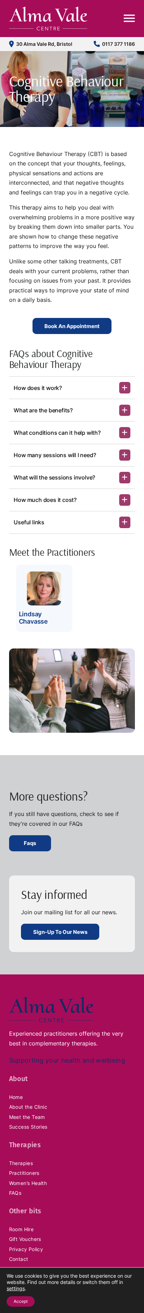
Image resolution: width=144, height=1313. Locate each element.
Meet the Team (27, 1117)
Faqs (30, 843)
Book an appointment (72, 326)
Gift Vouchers (25, 1239)
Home (16, 1097)
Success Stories (28, 1127)
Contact (18, 1259)
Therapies (21, 1163)
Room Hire (21, 1229)
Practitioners (24, 1173)
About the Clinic (28, 1107)
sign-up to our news (60, 932)
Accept (21, 1301)
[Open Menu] (129, 18)
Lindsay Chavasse (33, 617)
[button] (72, 387)
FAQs (15, 1193)
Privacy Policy (26, 1249)
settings (16, 1288)
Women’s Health (28, 1183)
